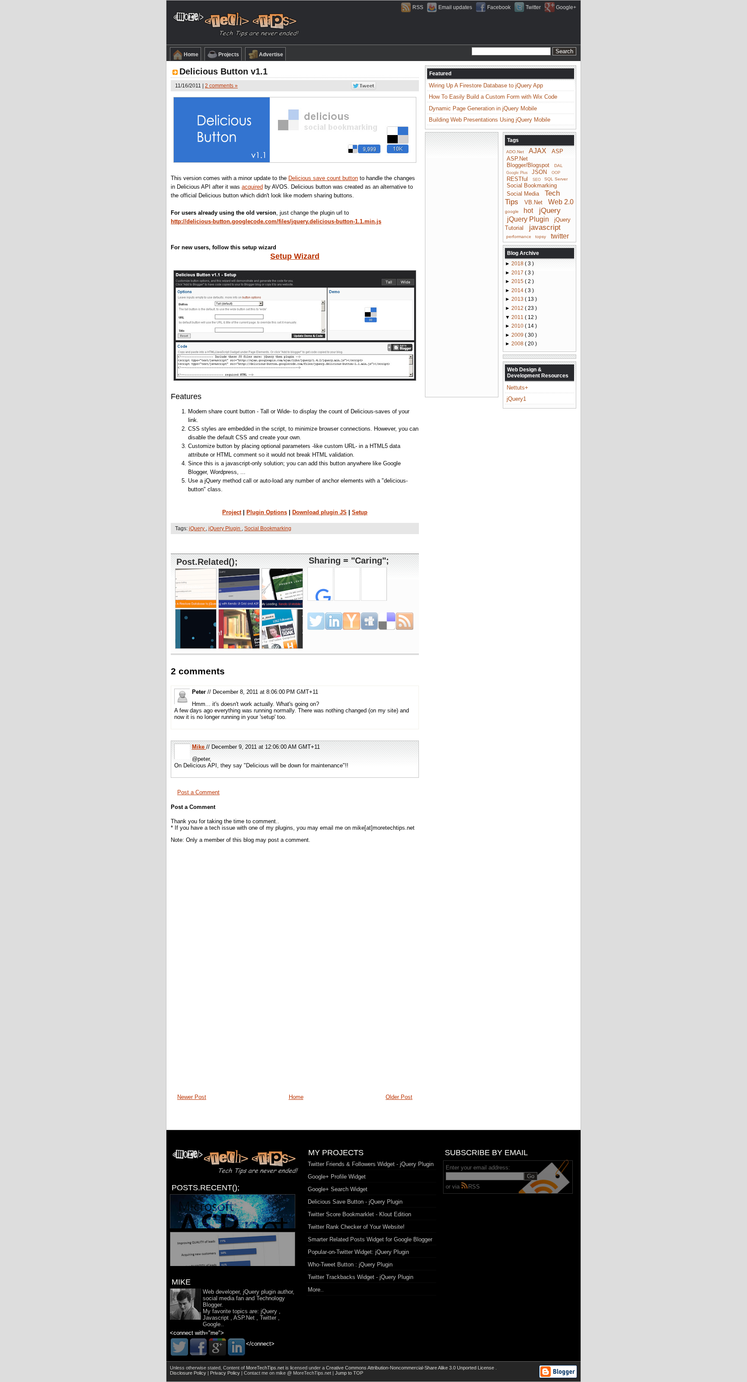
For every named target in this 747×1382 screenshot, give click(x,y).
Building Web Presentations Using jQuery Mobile (489, 119)
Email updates (455, 7)
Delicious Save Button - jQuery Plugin (355, 1201)
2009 (518, 335)
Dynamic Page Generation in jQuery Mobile (483, 108)
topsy (540, 236)
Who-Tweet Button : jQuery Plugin (350, 1264)
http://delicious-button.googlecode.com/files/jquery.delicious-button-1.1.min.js (276, 221)
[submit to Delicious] (387, 621)
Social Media (523, 193)
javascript (545, 227)
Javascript (216, 1317)
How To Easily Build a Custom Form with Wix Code (493, 96)
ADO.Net (515, 151)
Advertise (271, 55)
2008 (518, 344)
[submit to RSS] (404, 621)
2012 (518, 308)
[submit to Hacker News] (351, 621)
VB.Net (533, 202)
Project (231, 512)
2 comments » (221, 86)
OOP (556, 173)
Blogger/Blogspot (528, 165)
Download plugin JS (319, 512)
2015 (518, 281)
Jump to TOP (349, 1373)
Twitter (533, 7)
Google (211, 1324)
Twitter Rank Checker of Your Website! (356, 1227)
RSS (417, 7)
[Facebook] (198, 1347)
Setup (359, 512)
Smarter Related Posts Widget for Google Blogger (370, 1239)
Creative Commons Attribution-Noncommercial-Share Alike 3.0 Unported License (410, 1367)
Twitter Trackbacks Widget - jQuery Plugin (360, 1277)
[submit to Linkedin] (333, 621)
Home (191, 55)
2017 (518, 273)
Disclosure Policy (189, 1373)
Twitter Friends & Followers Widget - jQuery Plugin (371, 1164)
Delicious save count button (323, 178)
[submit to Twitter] (316, 621)
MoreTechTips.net (265, 1367)
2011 (518, 317)
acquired (252, 187)
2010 (518, 326)
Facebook (499, 7)
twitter (560, 235)
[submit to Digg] (369, 621)
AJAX (537, 151)
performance (518, 236)
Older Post (399, 1097)
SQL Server (556, 179)
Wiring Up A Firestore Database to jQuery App (486, 85)
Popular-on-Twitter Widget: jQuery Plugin (358, 1252)
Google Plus (517, 173)
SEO (537, 179)
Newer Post (191, 1097)
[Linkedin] (236, 1347)
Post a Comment (198, 792)
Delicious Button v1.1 (223, 71)
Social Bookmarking (267, 528)
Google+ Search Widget (337, 1189)
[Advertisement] (295, 543)
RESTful (517, 178)
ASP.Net (517, 158)
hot (528, 210)
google (512, 211)
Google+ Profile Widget (337, 1176)
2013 (518, 299)
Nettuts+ (517, 387)
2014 (518, 290)
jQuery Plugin (225, 528)
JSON (539, 172)
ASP (557, 151)
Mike (199, 747)
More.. (316, 1289)
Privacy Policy (225, 1373)
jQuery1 (516, 399)
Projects (228, 55)
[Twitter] (179, 1347)
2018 (518, 264)
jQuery (197, 528)
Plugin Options (266, 512)
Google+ (566, 7)
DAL (558, 165)
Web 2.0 (561, 202)
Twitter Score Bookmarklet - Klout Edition (359, 1214)
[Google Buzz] (217, 1347)
